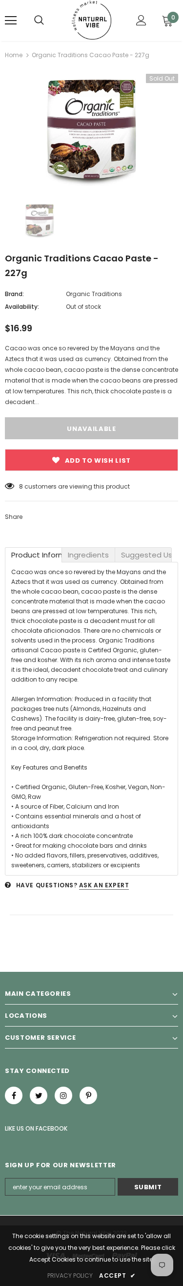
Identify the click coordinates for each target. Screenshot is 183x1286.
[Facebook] (13, 1095)
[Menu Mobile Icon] (11, 20)
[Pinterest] (88, 1095)
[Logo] (91, 20)
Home (13, 55)
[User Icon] (141, 20)
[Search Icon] (39, 20)
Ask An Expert (104, 885)
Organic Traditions (94, 294)
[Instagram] (63, 1095)
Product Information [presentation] (36, 555)
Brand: (14, 294)
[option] (91, 130)
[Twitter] (38, 1095)
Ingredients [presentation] (88, 555)
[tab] (33, 554)
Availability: (22, 306)
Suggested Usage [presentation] (146, 555)
